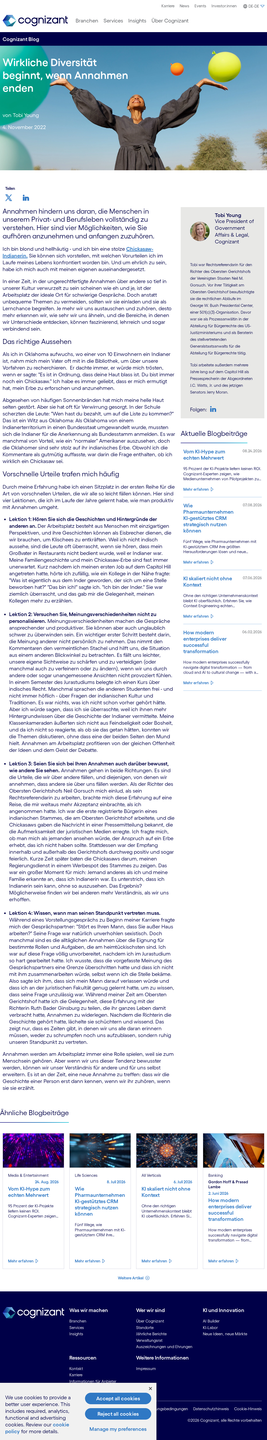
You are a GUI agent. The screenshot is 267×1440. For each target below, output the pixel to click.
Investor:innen (224, 6)
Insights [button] (137, 21)
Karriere (167, 6)
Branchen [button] (87, 21)
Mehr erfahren (196, 489)
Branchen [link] (77, 1321)
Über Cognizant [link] (150, 1321)
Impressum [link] (146, 1368)
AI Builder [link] (211, 1321)
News (184, 6)
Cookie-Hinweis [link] (248, 1409)
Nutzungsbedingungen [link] (167, 1409)
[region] (78, 1411)
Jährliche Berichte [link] (151, 1334)
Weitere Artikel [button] (131, 1278)
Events (200, 6)
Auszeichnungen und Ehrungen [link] (164, 1346)
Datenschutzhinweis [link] (211, 1409)
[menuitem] (168, 6)
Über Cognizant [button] (170, 21)
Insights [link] (76, 1334)
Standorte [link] (145, 1327)
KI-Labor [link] (210, 1327)
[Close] (150, 1388)
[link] (35, 21)
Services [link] (76, 1327)
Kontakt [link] (76, 1368)
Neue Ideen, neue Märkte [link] (225, 1334)
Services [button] (113, 21)
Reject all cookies (118, 1414)
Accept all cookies (118, 1398)
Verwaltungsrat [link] (149, 1340)
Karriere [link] (75, 1375)
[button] (253, 6)
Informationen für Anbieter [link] (92, 1381)
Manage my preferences (118, 1429)
